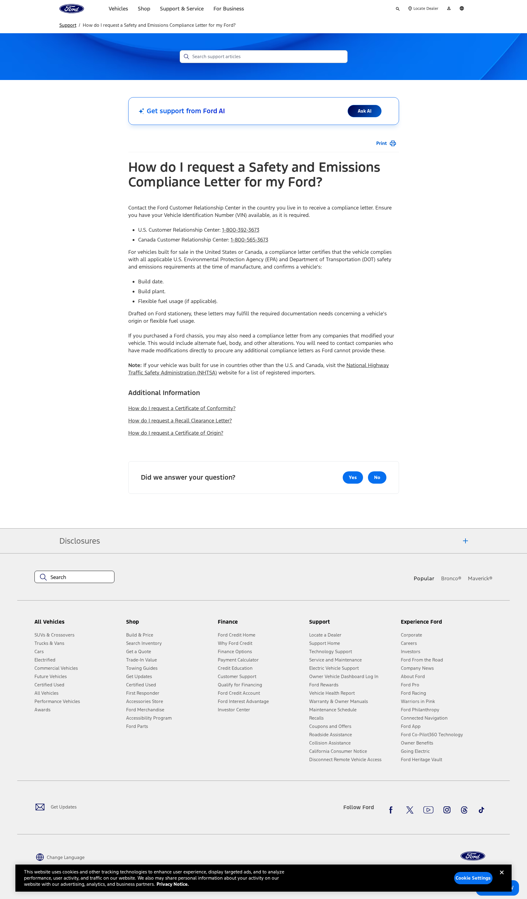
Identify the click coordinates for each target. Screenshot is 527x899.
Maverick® (480, 578)
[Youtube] (428, 809)
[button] (169, 624)
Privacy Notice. (173, 884)
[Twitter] (409, 809)
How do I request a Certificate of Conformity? (182, 408)
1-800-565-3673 (249, 239)
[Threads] (464, 809)
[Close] (502, 877)
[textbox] (74, 577)
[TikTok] (481, 809)
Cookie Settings (473, 878)
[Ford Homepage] (473, 856)
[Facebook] (392, 809)
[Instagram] (447, 809)
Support (67, 25)
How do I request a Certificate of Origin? (175, 433)
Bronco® (451, 578)
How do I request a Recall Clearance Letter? (180, 420)
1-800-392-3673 (240, 229)
